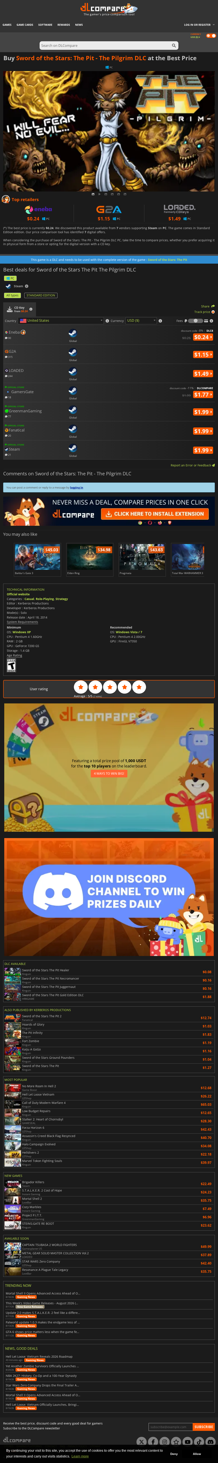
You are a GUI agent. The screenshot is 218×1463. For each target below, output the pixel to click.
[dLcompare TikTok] (198, 1442)
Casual (29, 599)
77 (9, 416)
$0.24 (202, 337)
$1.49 (202, 373)
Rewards (63, 25)
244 (10, 375)
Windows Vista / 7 (129, 632)
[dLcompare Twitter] (140, 1442)
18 (9, 397)
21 (9, 454)
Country (10, 320)
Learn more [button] (80, 1456)
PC (12, 278)
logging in (76, 487)
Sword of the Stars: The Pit (167, 260)
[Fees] (195, 321)
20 (9, 435)
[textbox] (35, 320)
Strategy (62, 599)
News (79, 25)
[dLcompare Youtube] (186, 1442)
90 (9, 337)
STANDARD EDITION (41, 295)
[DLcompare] (17, 1439)
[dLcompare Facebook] (152, 1442)
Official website (18, 594)
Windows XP (22, 632)
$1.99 (202, 412)
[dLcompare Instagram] (163, 1442)
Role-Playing (45, 599)
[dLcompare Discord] (209, 1442)
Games (7, 25)
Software (45, 25)
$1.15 (202, 354)
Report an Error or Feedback (191, 465)
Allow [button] (197, 1454)
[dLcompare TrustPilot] (175, 1442)
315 (10, 356)
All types (12, 295)
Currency (117, 320)
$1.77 (202, 394)
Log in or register (197, 25)
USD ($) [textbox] (133, 320)
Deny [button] (174, 1454)
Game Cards (25, 25)
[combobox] (61, 320)
